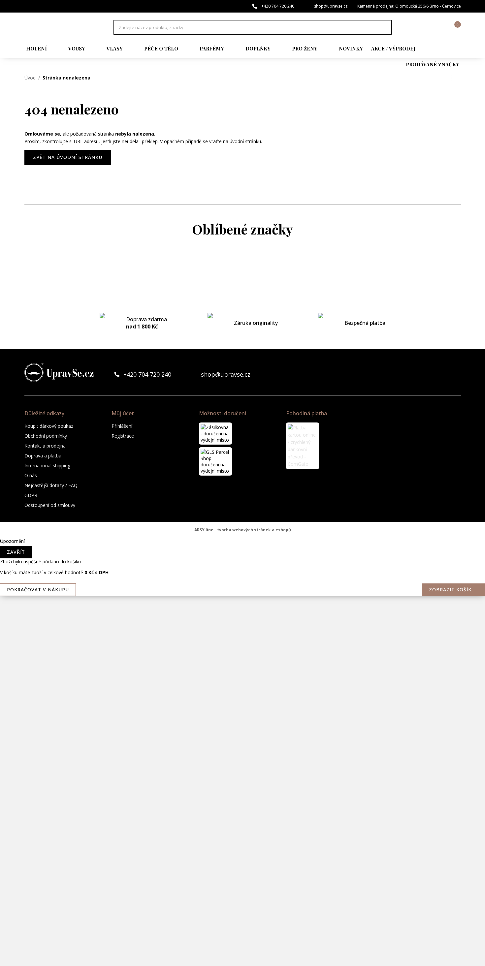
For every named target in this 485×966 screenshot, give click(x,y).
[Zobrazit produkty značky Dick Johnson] (242, 425)
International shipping (47, 465)
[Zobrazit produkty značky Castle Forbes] (242, 319)
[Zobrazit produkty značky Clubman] (242, 346)
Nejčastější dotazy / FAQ (51, 485)
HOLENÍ (36, 48)
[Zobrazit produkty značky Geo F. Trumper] (242, 504)
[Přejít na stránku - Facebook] (444, 374)
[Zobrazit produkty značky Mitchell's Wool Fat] (242, 610)
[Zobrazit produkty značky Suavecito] (242, 900)
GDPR (30, 495)
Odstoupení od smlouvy (49, 505)
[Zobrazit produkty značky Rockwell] (242, 847)
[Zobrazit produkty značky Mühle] (242, 715)
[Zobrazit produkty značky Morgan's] (242, 636)
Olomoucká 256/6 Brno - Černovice (428, 6)
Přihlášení (122, 426)
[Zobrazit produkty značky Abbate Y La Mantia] (242, 267)
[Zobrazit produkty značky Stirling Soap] (242, 873)
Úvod (30, 78)
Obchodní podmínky (45, 436)
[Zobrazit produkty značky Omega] (242, 742)
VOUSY (76, 48)
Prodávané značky (432, 64)
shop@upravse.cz (330, 6)
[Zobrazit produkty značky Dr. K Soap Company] (242, 451)
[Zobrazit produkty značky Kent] (242, 530)
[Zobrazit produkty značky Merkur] (242, 583)
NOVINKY (351, 48)
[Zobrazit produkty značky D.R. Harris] (242, 372)
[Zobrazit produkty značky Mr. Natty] (242, 689)
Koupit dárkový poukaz (48, 426)
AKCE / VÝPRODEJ (393, 48)
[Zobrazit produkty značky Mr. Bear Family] (242, 662)
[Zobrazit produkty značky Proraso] (242, 768)
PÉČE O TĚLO (161, 48)
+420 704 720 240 (277, 6)
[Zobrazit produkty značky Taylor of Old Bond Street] (242, 926)
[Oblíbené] (419, 27)
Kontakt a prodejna (45, 446)
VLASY (115, 48)
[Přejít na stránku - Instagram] (455, 374)
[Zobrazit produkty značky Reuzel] (242, 821)
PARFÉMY (212, 48)
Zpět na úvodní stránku (67, 157)
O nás (30, 475)
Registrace (123, 436)
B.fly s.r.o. (59, 27)
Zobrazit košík (450, 589)
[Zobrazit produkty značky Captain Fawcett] (242, 293)
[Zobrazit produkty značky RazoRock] (242, 794)
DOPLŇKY (258, 48)
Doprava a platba (42, 455)
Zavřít (16, 552)
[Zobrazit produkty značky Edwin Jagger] (242, 478)
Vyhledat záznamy (384, 27)
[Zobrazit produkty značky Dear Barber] (242, 399)
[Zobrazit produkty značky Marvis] (242, 557)
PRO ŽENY (304, 48)
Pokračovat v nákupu (38, 589)
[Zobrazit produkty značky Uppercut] (242, 953)
